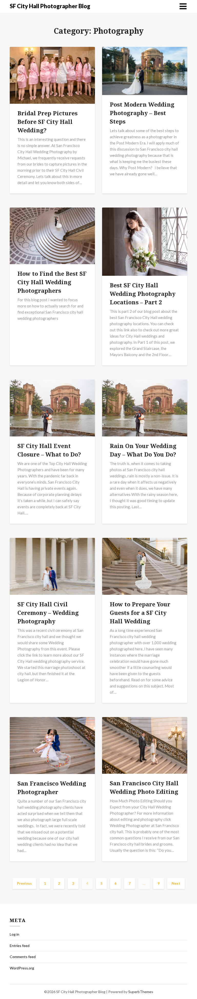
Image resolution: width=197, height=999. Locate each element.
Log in (14, 934)
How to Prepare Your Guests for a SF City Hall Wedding (140, 612)
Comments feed (23, 956)
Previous (24, 883)
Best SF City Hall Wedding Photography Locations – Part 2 (142, 293)
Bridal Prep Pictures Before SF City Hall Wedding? (47, 121)
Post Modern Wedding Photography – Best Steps (142, 112)
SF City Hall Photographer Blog (50, 6)
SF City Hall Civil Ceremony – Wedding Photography (48, 612)
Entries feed (19, 945)
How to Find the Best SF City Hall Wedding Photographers (51, 282)
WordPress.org (22, 968)
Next (176, 883)
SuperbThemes (140, 991)
